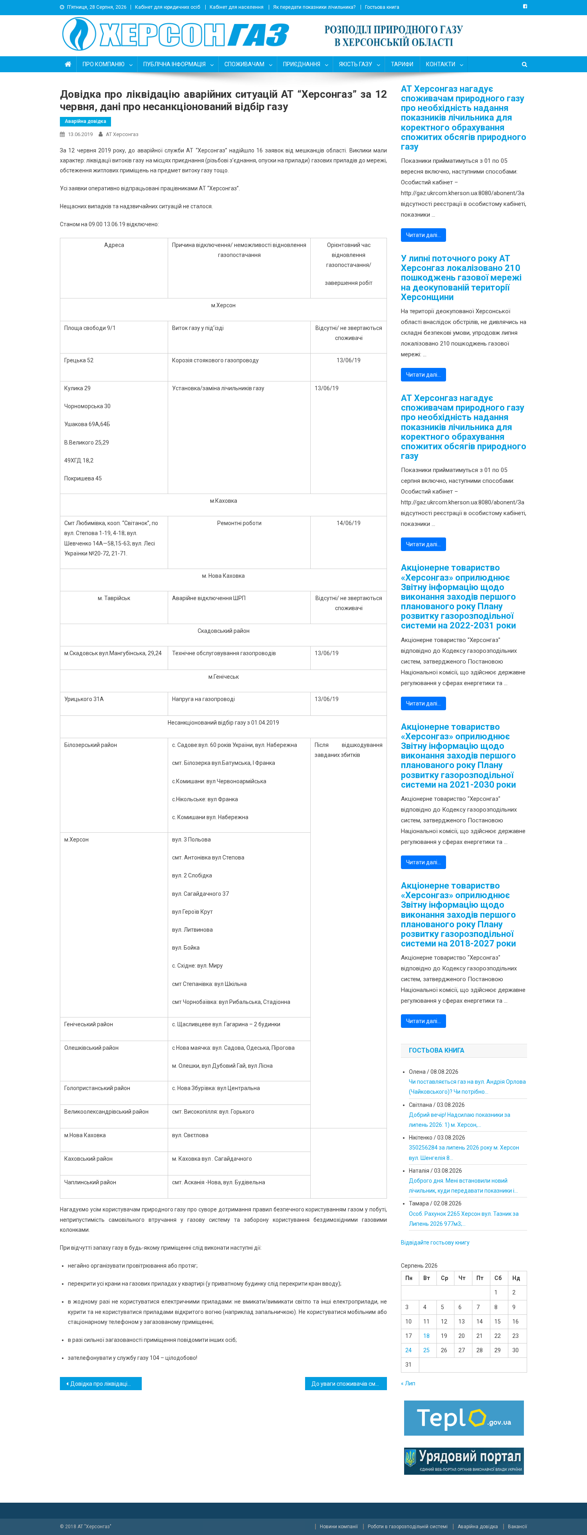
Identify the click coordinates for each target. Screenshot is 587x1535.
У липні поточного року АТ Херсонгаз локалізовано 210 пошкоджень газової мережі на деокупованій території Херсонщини (461, 278)
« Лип (408, 1383)
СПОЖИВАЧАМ (244, 64)
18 (426, 1336)
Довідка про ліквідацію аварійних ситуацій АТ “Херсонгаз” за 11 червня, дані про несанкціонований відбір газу (106, 1384)
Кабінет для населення (237, 7)
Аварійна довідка (85, 121)
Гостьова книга (382, 7)
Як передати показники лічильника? (314, 7)
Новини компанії (339, 1526)
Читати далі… (423, 235)
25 (426, 1350)
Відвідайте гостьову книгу (435, 1242)
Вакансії (517, 1526)
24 (408, 1350)
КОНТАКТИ (440, 64)
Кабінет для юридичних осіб (167, 7)
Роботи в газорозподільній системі (408, 1526)
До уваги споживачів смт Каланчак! (349, 1384)
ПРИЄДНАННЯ (301, 64)
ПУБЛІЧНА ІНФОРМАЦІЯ (174, 64)
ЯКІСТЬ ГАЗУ (355, 64)
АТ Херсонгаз (122, 134)
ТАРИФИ (402, 64)
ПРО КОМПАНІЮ (104, 64)
